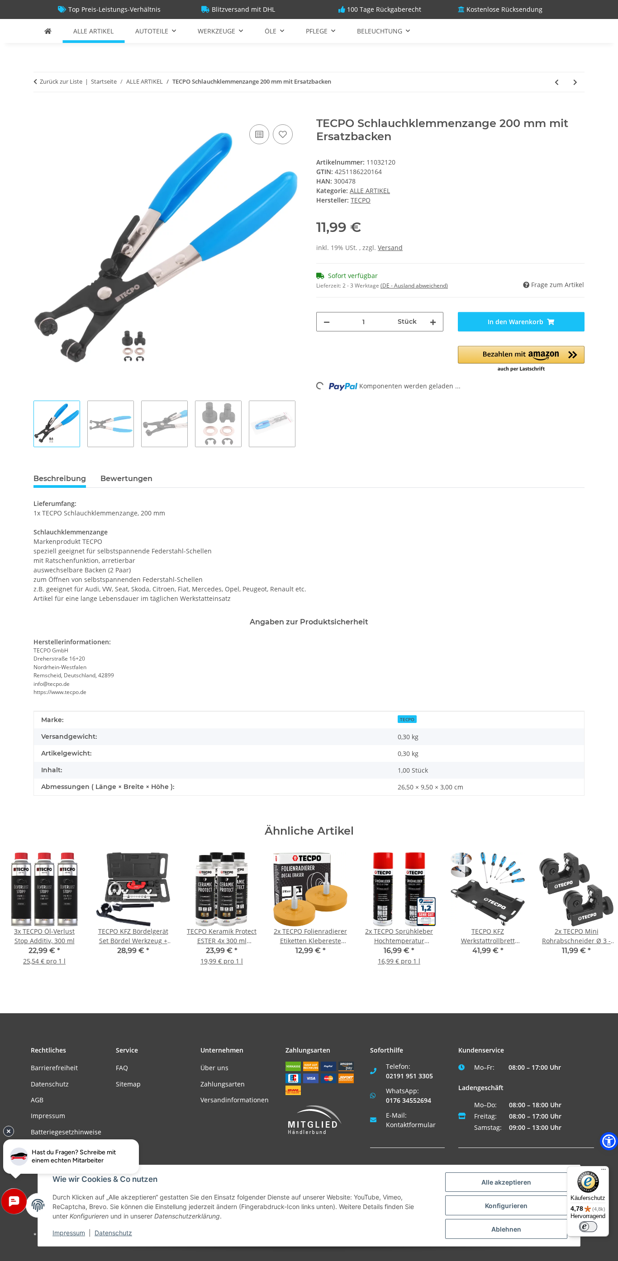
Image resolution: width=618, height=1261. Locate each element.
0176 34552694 (408, 1100)
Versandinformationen (234, 1100)
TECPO (407, 719)
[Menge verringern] (327, 321)
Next (596, 914)
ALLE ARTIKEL (370, 190)
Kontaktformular (411, 1124)
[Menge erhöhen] (433, 321)
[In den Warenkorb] (40, 112)
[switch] (588, 1226)
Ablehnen (506, 1229)
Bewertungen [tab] (126, 478)
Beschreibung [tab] (59, 478)
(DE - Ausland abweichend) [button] (414, 285)
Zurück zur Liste (61, 81)
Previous (22, 914)
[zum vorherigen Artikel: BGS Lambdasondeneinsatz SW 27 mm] (556, 82)
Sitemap (128, 1084)
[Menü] (603, 1171)
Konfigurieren (506, 1205)
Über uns (214, 1067)
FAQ (122, 1067)
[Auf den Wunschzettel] (283, 134)
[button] (521, 359)
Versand (390, 247)
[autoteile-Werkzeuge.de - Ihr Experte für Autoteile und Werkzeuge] (47, 31)
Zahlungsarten (222, 1084)
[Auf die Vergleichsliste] (259, 134)
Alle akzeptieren (506, 1182)
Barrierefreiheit (54, 1067)
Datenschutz (50, 1084)
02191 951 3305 (409, 1076)
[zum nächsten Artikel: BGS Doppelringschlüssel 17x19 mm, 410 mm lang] (575, 82)
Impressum (48, 1115)
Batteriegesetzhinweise (66, 1132)
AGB (37, 1100)
